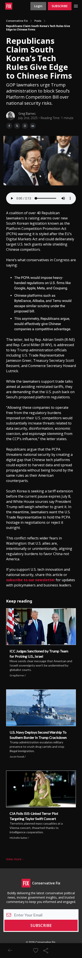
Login (38, 6)
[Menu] (76, 5)
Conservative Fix (17, 21)
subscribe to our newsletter (30, 579)
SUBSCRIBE (60, 6)
